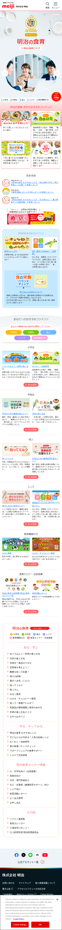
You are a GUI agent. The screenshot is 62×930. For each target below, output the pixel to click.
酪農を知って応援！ (19, 672)
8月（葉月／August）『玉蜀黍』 (44, 252)
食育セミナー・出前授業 (41, 638)
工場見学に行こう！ (19, 828)
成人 (38, 634)
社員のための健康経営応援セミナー (45, 459)
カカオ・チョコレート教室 (43, 553)
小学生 (16, 634)
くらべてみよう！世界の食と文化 (15, 367)
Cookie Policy (18, 919)
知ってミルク (7, 458)
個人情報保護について (45, 882)
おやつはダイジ (17, 716)
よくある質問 (16, 798)
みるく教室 (7, 553)
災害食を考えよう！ (19, 667)
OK (40, 925)
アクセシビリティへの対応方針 (31, 888)
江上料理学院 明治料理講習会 (24, 832)
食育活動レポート (39, 593)
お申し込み (15, 802)
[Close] (57, 899)
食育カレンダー (10, 251)
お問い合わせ (8, 882)
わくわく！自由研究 (40, 366)
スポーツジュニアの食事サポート (26, 750)
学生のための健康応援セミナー (15, 414)
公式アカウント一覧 (28, 862)
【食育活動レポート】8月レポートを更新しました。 (33, 192)
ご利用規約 (7, 894)
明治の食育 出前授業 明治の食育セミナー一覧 (16, 594)
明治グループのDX (25, 894)
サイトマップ (25, 882)
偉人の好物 (15, 676)
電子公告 (6, 888)
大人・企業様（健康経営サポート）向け (29, 784)
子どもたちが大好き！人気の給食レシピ (29, 737)
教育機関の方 (19, 638)
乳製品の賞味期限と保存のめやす (26, 707)
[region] (31, 912)
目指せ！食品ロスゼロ (20, 663)
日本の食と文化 (38, 414)
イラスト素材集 (17, 819)
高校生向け (15, 776)
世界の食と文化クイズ (20, 712)
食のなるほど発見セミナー (13, 506)
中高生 (28, 634)
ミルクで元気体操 (18, 755)
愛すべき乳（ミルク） (20, 680)
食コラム (36, 506)
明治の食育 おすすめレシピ (23, 733)
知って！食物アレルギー (22, 703)
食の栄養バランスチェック (23, 746)
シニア (49, 634)
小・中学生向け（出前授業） (24, 771)
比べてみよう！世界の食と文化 (25, 654)
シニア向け (15, 789)
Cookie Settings (46, 894)
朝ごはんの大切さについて (31, 292)
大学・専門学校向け (19, 780)
